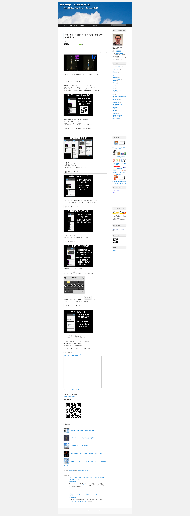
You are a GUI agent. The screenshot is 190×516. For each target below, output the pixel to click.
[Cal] (74, 293)
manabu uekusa (81, 470)
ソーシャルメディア (117, 66)
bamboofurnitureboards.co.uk (119, 96)
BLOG (65, 25)
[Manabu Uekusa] (113, 231)
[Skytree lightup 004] (78, 197)
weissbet (115, 120)
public (114, 109)
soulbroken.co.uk (117, 112)
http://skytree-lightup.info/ (70, 78)
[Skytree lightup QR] (73, 420)
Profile (70, 25)
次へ (105, 30)
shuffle (114, 110)
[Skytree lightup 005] (78, 231)
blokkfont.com (116, 99)
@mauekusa (118, 50)
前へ (65, 30)
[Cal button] (74, 273)
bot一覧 (75, 25)
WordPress (115, 77)
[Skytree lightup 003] (78, 158)
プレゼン (88, 25)
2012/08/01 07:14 (72, 481)
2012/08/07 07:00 (72, 497)
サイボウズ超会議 (116, 79)
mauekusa (118, 51)
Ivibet (114, 94)
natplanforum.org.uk (117, 104)
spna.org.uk (115, 113)
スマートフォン (116, 69)
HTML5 (114, 80)
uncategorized (116, 118)
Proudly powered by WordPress (95, 511)
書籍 (113, 88)
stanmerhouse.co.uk (117, 115)
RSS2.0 (115, 250)
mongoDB (115, 83)
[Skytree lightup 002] (78, 115)
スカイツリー (71, 470)
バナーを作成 (121, 229)
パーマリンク (87, 470)
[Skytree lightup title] (80, 70)
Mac (113, 71)
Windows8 (115, 72)
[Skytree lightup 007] (78, 332)
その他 (114, 91)
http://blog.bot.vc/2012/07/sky (79, 485)
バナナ (114, 87)
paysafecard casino (117, 105)
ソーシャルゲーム (116, 68)
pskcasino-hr (115, 107)
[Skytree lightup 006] (78, 266)
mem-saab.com (116, 102)
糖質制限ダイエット (117, 90)
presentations (72, 389)
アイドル (114, 85)
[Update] (88, 299)
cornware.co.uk (116, 101)
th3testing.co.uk (116, 116)
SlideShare (82, 25)
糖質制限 (95, 25)
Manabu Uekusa (82, 389)
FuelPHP (115, 82)
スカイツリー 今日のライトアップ (72, 355)
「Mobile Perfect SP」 (117, 221)
